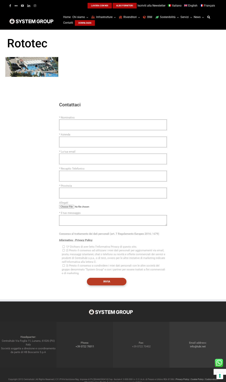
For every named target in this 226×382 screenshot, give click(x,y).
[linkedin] (28, 5)
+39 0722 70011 (85, 346)
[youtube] (22, 5)
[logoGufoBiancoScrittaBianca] (31, 19)
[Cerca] (209, 17)
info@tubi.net (198, 346)
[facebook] (10, 5)
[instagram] (35, 5)
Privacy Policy (182, 379)
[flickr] (16, 5)
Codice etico (211, 379)
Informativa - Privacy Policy (76, 240)
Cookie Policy (197, 379)
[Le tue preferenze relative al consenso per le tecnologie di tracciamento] (219, 375)
